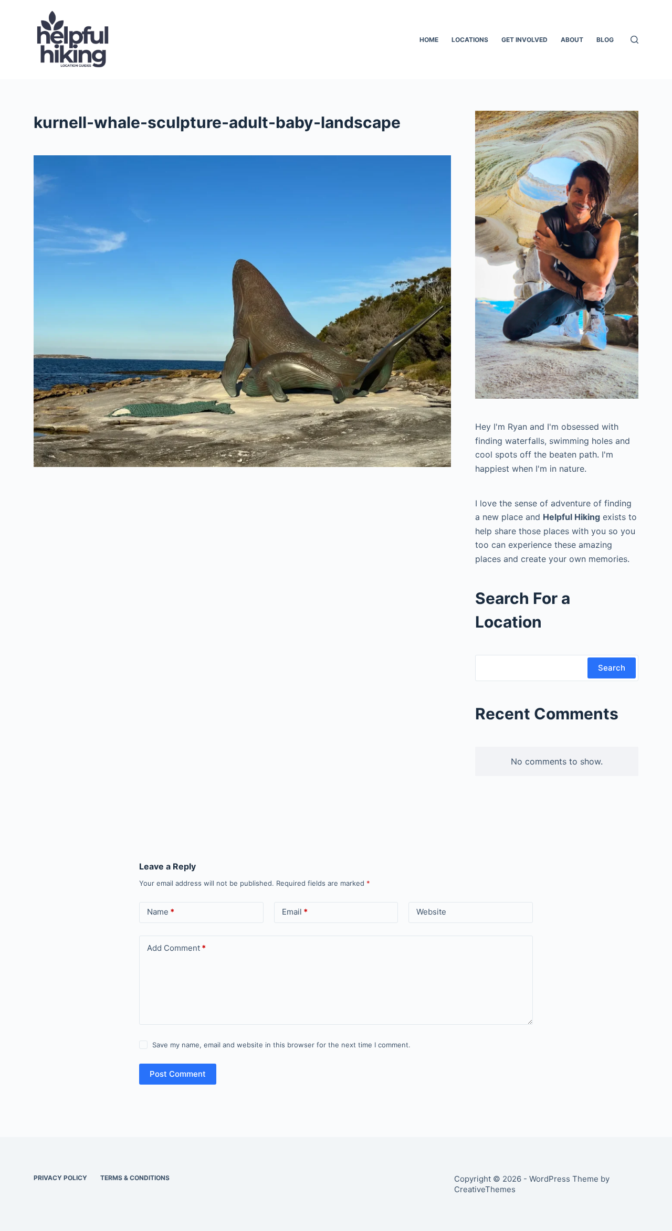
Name (160, 912)
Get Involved (524, 40)
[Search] (634, 40)
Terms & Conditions (135, 1178)
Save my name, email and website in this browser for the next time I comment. (281, 1045)
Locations (470, 40)
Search (611, 668)
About (572, 40)
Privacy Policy (60, 1178)
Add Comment (176, 948)
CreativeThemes (485, 1189)
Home (428, 40)
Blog (605, 40)
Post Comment (178, 1074)
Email (295, 912)
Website (431, 912)
